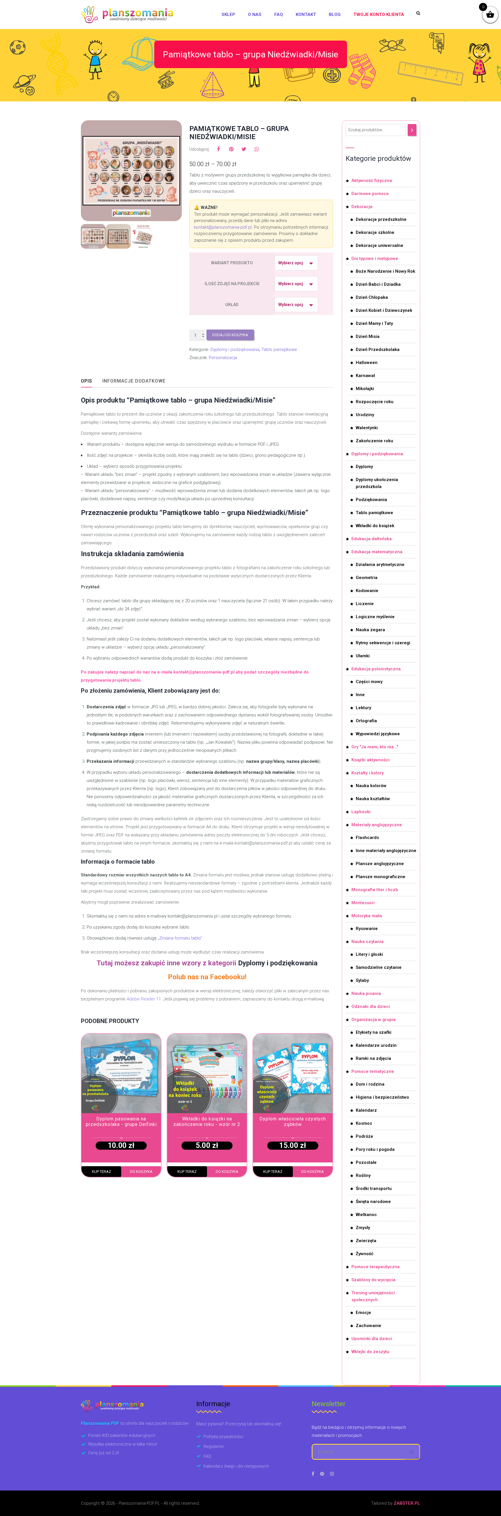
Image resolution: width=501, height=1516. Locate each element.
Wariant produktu (232, 263)
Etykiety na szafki (373, 1032)
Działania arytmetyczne (380, 564)
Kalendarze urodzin (376, 1045)
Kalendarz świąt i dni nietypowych (236, 1466)
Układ (232, 304)
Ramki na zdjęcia (373, 1058)
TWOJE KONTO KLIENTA (378, 14)
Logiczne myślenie (375, 616)
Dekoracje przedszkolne (381, 219)
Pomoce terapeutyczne (375, 1266)
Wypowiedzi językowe (378, 733)
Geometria (366, 577)
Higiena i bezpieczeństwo (382, 1097)
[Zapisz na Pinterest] (231, 149)
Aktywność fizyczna (371, 180)
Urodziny (365, 414)
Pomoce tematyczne (372, 1071)
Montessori (363, 902)
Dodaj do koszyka (230, 335)
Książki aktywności (370, 759)
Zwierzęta (366, 1240)
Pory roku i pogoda (375, 1149)
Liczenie (365, 603)
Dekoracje (362, 206)
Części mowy (369, 681)
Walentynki (367, 427)
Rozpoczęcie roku (374, 401)
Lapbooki (361, 811)
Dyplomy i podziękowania (234, 349)
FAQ (278, 14)
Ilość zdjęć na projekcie (232, 283)
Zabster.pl (407, 1503)
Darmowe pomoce (370, 193)
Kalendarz (366, 1110)
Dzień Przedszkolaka (378, 349)
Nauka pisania (366, 993)
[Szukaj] (412, 130)
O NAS (255, 14)
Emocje (363, 1312)
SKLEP (228, 14)
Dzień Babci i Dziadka (378, 284)
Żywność (364, 1253)
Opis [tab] (86, 381)
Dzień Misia (368, 336)
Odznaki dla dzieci (370, 1006)
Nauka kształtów (373, 798)
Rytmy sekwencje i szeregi (383, 642)
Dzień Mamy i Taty (374, 323)
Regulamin (214, 1446)
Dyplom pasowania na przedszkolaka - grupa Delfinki (121, 1121)
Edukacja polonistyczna (376, 668)
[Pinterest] (322, 1473)
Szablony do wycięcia (373, 1279)
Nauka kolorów (371, 785)
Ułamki (363, 655)
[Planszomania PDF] (127, 14)
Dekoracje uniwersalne (379, 245)
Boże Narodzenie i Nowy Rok (385, 271)
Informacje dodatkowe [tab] (134, 381)
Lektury (363, 707)
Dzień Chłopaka (372, 297)
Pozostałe (366, 1162)
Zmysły (363, 1227)
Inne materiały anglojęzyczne (386, 850)
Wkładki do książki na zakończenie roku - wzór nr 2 (206, 1121)
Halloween (366, 362)
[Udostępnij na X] (244, 149)
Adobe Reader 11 (144, 999)
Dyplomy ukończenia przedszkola (377, 483)
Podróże (364, 1136)
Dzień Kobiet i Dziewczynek (384, 310)
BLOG (335, 14)
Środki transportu (374, 1188)
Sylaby (362, 980)
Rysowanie (367, 928)
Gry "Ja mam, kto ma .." (374, 746)
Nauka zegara (370, 629)
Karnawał (365, 375)
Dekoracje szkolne (375, 232)
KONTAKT (306, 14)
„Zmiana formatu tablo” (180, 938)
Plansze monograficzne (380, 876)
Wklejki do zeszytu (370, 1351)
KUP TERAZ (101, 1171)
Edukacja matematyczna (376, 551)
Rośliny (363, 1175)
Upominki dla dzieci (371, 1338)
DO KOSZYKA (141, 1171)
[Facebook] (313, 1473)
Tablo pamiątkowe (279, 349)
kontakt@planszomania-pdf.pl (223, 227)
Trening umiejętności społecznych (373, 1296)
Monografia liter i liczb (374, 889)
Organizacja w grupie (373, 1019)
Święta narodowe (373, 1201)
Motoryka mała (366, 915)
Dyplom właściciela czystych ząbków (292, 1121)
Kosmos (364, 1123)
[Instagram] (332, 1473)
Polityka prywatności (223, 1436)
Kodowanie (367, 590)
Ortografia (366, 720)
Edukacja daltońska (371, 538)
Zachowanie (368, 1325)
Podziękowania (371, 499)
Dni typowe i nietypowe (374, 258)
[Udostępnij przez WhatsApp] (257, 149)
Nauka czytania (367, 941)
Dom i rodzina (370, 1084)
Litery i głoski (369, 954)
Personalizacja (223, 357)
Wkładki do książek (375, 525)
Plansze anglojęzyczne (380, 863)
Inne (360, 694)
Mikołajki (365, 388)
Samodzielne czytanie (379, 967)
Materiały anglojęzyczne (376, 824)
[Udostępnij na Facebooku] (218, 149)
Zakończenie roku (374, 440)
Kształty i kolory (367, 773)
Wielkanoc (366, 1214)
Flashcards (367, 837)
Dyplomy (364, 466)
